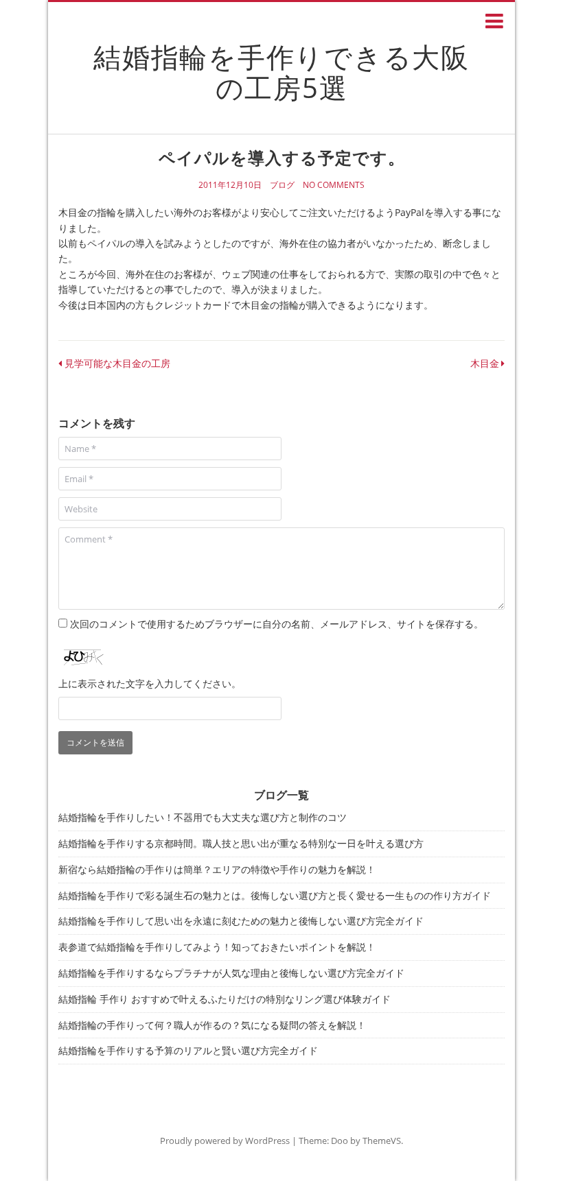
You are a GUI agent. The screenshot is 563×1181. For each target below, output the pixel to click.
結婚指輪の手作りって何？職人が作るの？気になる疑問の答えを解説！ (212, 1024)
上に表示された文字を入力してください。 (149, 683)
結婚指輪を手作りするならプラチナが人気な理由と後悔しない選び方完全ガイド (231, 972)
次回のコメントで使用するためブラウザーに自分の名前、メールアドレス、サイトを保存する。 (276, 623)
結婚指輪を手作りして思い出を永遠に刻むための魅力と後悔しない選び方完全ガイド (241, 920)
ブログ (282, 185)
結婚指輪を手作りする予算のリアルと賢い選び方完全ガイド (188, 1050)
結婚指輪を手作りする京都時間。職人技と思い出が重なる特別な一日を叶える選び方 (241, 843)
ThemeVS (382, 1140)
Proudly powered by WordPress (225, 1140)
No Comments (334, 185)
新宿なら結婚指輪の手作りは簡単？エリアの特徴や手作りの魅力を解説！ (217, 869)
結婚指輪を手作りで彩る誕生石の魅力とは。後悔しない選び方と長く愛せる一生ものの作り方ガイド (274, 895)
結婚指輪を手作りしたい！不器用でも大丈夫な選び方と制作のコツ (202, 817)
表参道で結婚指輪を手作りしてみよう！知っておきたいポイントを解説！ (217, 946)
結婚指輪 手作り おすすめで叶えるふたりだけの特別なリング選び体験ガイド (224, 998)
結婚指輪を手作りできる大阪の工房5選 (281, 72)
